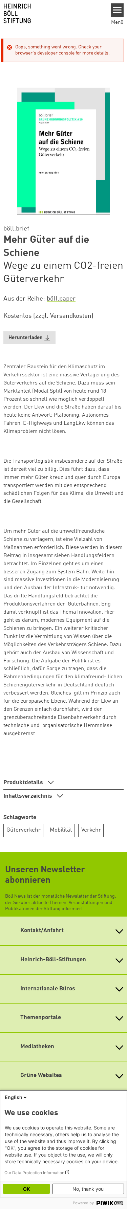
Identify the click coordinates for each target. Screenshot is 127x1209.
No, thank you (88, 1189)
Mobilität (61, 830)
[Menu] (117, 10)
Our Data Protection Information (34, 1172)
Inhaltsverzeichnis (28, 796)
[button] (29, 337)
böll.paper (61, 299)
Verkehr (91, 830)
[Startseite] (52, 13)
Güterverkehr (23, 830)
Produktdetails (23, 783)
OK (26, 1189)
